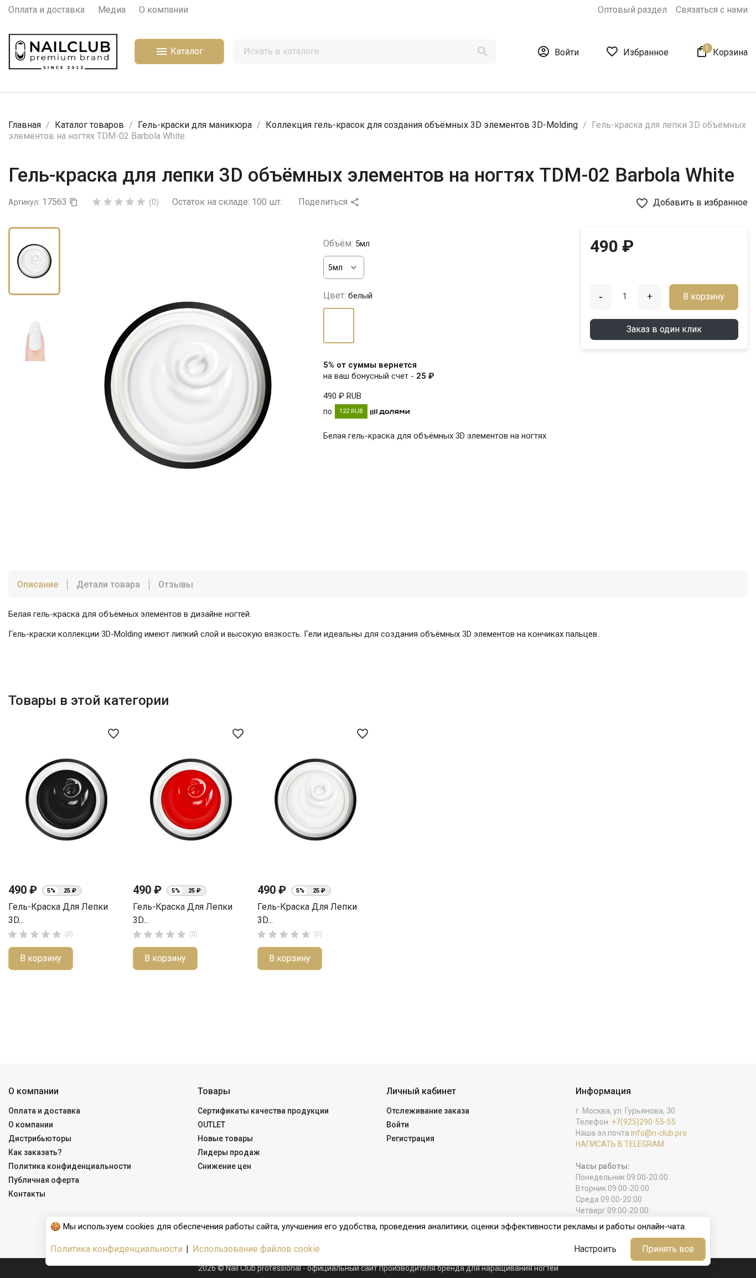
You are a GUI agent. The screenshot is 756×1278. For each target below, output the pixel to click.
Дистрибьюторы (39, 1138)
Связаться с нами (712, 9)
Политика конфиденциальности (69, 1166)
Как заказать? (35, 1152)
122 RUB (351, 411)
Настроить (595, 1249)
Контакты (26, 1193)
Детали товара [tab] (108, 584)
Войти (397, 1124)
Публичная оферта (43, 1180)
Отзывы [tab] (175, 584)
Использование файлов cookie (256, 1249)
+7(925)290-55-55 (644, 1121)
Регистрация (410, 1138)
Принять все (668, 1249)
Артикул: (24, 202)
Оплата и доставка (46, 9)
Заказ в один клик (664, 329)
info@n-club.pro (659, 1132)
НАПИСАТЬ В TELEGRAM (620, 1144)
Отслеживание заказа (427, 1110)
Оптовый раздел (632, 9)
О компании (163, 9)
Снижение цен (224, 1166)
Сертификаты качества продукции (263, 1110)
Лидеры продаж (229, 1152)
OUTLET (211, 1124)
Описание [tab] (37, 584)
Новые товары (225, 1138)
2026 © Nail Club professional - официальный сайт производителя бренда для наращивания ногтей (378, 1268)
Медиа (112, 9)
